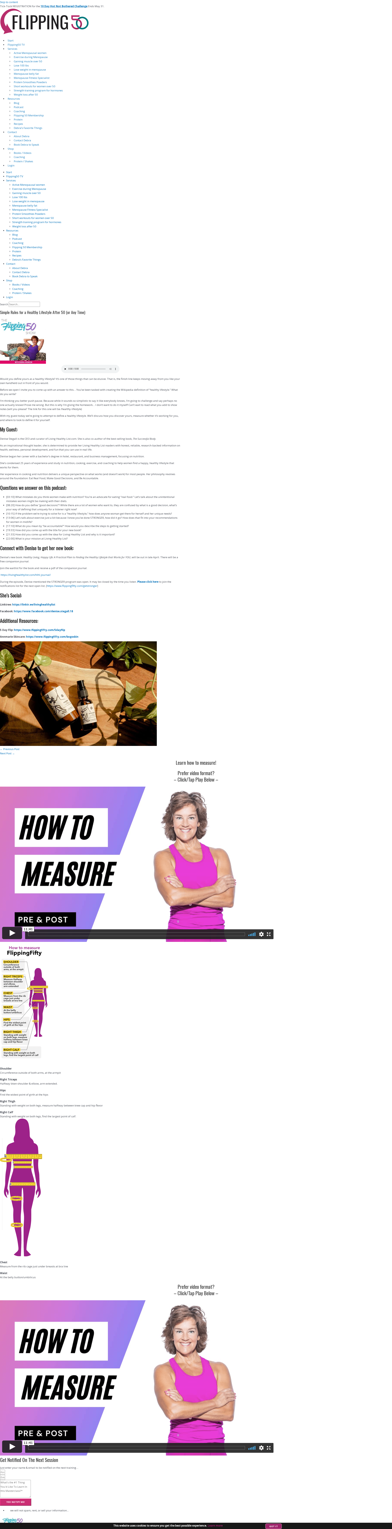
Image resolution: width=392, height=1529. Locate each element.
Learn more (215, 1525)
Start (10, 40)
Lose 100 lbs (21, 65)
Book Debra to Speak (26, 144)
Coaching (19, 111)
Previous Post (9, 749)
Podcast (18, 107)
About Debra (21, 136)
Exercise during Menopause (31, 57)
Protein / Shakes (23, 161)
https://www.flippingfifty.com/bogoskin (52, 636)
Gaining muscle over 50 (28, 61)
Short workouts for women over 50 (34, 86)
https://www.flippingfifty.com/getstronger (72, 586)
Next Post (7, 753)
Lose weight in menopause (30, 69)
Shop (11, 148)
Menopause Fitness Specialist (31, 78)
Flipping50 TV (16, 44)
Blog (16, 103)
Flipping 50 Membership (29, 115)
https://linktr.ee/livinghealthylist (33, 604)
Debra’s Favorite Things (28, 128)
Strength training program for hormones (38, 90)
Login (11, 165)
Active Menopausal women (30, 53)
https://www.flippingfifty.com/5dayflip (39, 630)
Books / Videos (22, 153)
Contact (12, 132)
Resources (14, 98)
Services (12, 49)
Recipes (18, 124)
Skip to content (9, 2)
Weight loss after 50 (26, 94)
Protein (18, 119)
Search (4, 304)
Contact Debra (22, 140)
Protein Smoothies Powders (30, 82)
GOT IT (273, 1526)
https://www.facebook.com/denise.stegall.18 (43, 611)
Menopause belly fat (26, 73)
